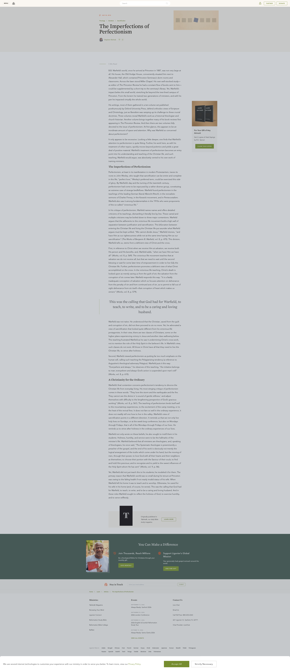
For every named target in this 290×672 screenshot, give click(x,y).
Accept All (177, 664)
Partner (269, 3)
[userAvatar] (260, 3)
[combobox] (142, 3)
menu (6, 3)
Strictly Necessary (204, 664)
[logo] (13, 3)
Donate (282, 3)
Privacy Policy (134, 664)
